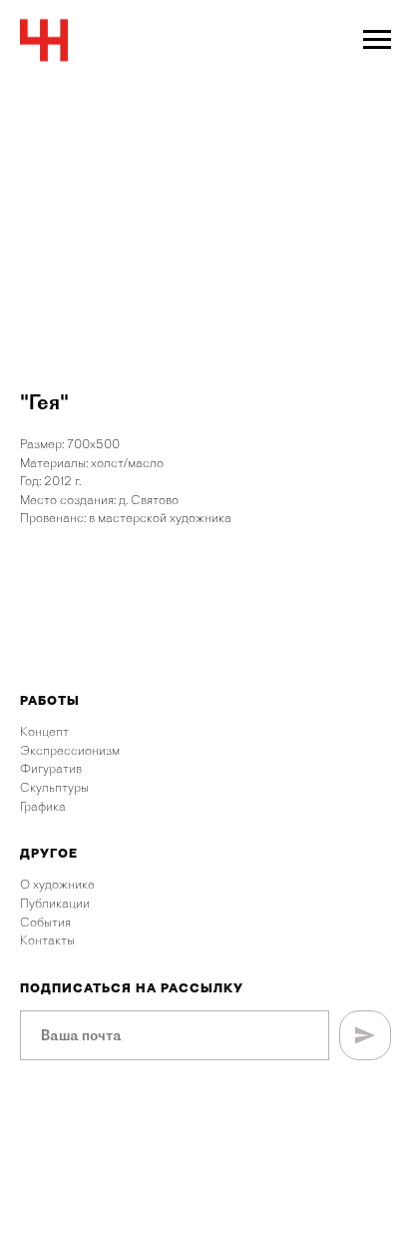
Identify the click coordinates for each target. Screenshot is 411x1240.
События (45, 922)
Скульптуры (54, 787)
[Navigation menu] (377, 40)
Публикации (55, 903)
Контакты (47, 939)
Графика (43, 806)
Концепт (44, 731)
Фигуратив (51, 768)
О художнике (57, 884)
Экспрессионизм (70, 750)
